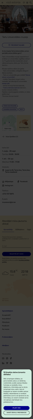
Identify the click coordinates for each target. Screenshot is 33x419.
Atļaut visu (16, 408)
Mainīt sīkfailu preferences (16, 412)
